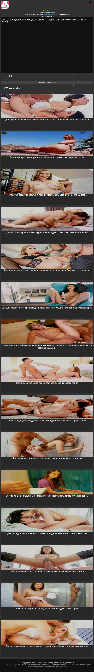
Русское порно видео (47, 12)
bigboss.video (47, 16)
